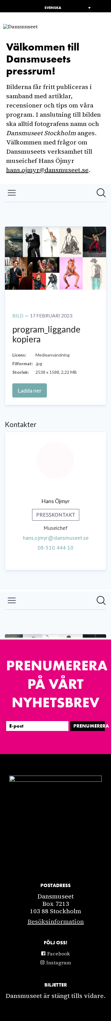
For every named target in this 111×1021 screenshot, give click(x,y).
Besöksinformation (55, 921)
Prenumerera (89, 726)
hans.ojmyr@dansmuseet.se (47, 170)
